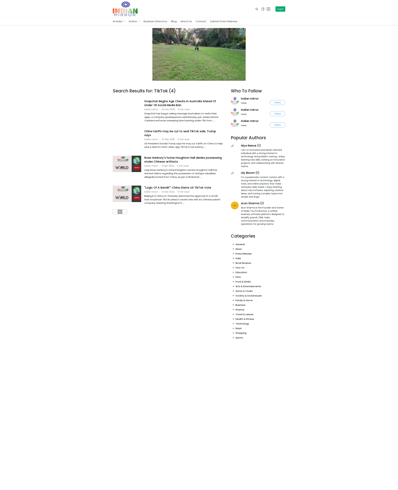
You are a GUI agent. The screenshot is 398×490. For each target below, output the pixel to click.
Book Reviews (243, 263)
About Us (186, 21)
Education (241, 272)
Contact (201, 21)
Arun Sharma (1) (252, 203)
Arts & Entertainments (248, 286)
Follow (277, 102)
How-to (240, 267)
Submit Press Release (223, 21)
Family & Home (244, 300)
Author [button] (133, 21)
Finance (240, 309)
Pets (238, 277)
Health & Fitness (245, 319)
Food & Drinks (243, 281)
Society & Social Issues (249, 295)
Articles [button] (118, 21)
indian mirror (250, 98)
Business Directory (155, 21)
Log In (280, 9)
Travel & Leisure (244, 314)
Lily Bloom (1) (250, 173)
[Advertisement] (169, 229)
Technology (242, 323)
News (239, 249)
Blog (174, 21)
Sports (239, 337)
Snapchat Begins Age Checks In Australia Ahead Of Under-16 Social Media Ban (180, 103)
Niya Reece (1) (251, 145)
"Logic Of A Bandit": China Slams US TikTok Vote (177, 187)
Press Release (244, 253)
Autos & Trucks (244, 291)
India (238, 258)
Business (240, 305)
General (240, 244)
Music (239, 328)
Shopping (241, 333)
